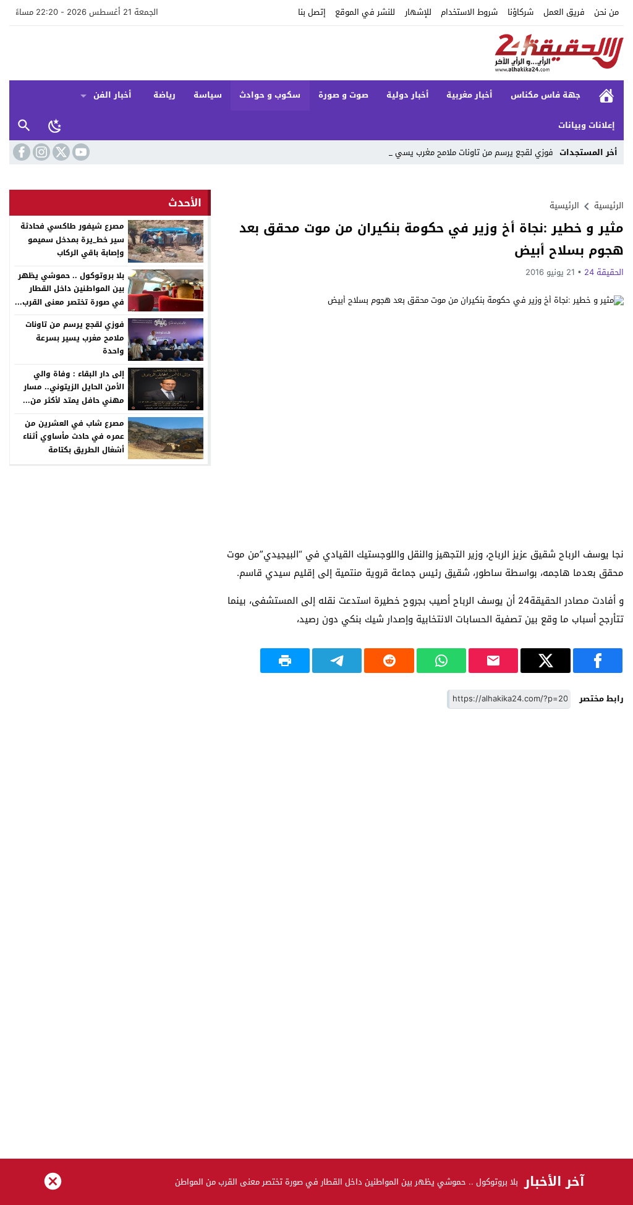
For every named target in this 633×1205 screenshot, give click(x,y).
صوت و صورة (343, 95)
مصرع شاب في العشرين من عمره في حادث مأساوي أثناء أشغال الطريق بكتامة (73, 436)
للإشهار (418, 12)
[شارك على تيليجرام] (337, 660)
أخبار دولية (407, 95)
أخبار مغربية (469, 95)
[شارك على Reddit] (388, 660)
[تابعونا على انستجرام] (40, 152)
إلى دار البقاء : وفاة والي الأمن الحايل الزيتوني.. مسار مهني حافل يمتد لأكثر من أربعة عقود (73, 394)
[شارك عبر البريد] (493, 660)
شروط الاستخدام (469, 12)
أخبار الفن (112, 95)
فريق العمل (564, 12)
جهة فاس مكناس (545, 95)
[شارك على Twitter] (545, 660)
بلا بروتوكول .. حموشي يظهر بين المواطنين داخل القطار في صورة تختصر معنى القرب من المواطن (71, 296)
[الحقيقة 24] (316, 53)
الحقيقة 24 (604, 272)
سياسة (207, 95)
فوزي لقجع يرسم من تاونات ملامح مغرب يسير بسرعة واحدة (74, 338)
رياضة (164, 95)
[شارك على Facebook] (597, 660)
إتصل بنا (312, 12)
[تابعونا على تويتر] (60, 152)
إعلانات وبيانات (586, 125)
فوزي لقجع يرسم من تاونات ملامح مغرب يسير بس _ (464, 152)
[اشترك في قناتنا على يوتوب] (80, 152)
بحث (24, 126)
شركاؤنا (520, 12)
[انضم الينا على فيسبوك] (20, 152)
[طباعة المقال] (285, 660)
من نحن (606, 12)
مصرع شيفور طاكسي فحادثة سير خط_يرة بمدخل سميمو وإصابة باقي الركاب (72, 239)
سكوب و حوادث (269, 95)
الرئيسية (606, 95)
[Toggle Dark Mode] (55, 125)
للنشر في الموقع (365, 12)
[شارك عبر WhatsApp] (441, 660)
